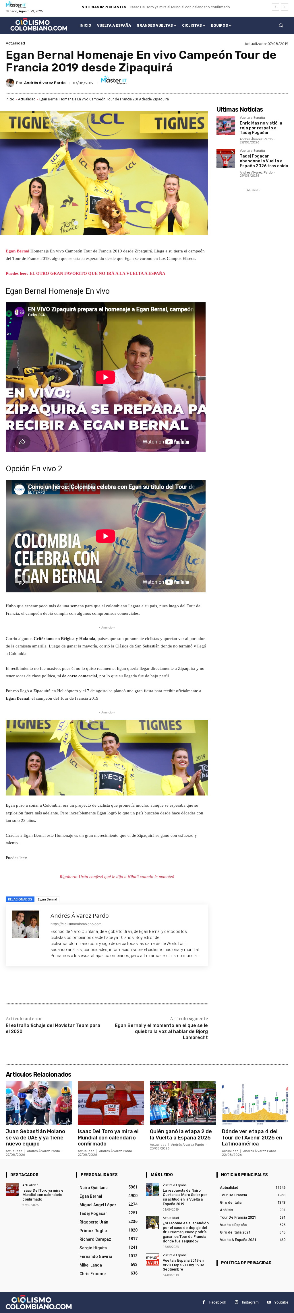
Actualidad (15, 43)
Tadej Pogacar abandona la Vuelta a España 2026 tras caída (264, 161)
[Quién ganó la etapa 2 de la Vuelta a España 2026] (183, 1103)
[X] (60, 985)
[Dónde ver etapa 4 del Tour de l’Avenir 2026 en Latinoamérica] (255, 1103)
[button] (281, 25)
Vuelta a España (252, 118)
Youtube (281, 1302)
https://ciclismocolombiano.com (76, 924)
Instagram (250, 1302)
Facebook (217, 1302)
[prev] (275, 7)
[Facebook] (47, 985)
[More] (100, 985)
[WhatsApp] (86, 985)
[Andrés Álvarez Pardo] (11, 83)
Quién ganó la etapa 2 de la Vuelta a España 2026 (181, 1134)
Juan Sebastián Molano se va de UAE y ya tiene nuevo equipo (35, 1137)
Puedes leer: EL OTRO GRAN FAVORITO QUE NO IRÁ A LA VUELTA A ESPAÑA (85, 273)
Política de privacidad (246, 1263)
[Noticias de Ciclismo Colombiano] (38, 24)
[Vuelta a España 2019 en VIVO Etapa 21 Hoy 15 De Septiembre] (152, 1259)
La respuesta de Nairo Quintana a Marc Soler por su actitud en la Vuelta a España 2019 (185, 1197)
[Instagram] (236, 1302)
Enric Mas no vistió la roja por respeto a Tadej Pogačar (261, 128)
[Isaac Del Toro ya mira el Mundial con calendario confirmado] (111, 1103)
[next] (284, 7)
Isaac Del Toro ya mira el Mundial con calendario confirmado (180, 7)
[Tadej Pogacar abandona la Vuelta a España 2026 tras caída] (225, 158)
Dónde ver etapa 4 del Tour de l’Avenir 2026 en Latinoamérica (252, 1137)
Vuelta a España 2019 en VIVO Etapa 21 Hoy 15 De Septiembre (183, 1264)
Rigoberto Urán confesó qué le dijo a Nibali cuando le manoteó (117, 876)
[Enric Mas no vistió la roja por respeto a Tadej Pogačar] (225, 125)
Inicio (10, 99)
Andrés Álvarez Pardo (44, 83)
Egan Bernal (17, 251)
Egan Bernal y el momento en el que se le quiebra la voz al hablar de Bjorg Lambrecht (161, 1031)
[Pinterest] (73, 985)
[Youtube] (269, 1302)
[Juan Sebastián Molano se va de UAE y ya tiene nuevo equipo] (39, 1103)
